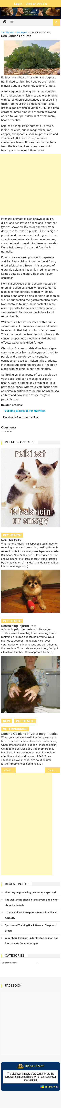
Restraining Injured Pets (18, 626)
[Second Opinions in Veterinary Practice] (30, 684)
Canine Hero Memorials (54, 770)
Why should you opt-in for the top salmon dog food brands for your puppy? (31, 940)
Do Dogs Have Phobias (11, 770)
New (6, 721)
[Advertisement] (30, 184)
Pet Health (12, 535)
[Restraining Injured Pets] (30, 591)
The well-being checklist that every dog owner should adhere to (31, 902)
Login (18, 3)
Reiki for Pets (11, 540)
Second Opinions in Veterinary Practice (29, 733)
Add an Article (36, 3)
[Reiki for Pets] (30, 487)
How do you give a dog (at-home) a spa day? (30, 892)
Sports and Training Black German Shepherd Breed (30, 928)
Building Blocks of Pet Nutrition (25, 410)
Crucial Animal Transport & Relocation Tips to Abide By (31, 915)
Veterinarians (15, 729)
